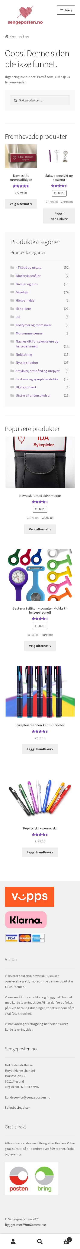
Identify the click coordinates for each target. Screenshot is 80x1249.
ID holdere (23, 308)
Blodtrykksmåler (28, 276)
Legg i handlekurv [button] (59, 216)
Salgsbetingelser (17, 1107)
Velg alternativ (21, 204)
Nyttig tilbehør (27, 362)
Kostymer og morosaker (33, 325)
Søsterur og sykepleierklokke (37, 379)
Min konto (13, 1242)
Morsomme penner (30, 333)
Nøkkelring (24, 354)
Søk (40, 1242)
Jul (18, 317)
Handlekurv (61, 1238)
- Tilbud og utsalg (29, 267)
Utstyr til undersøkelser (33, 395)
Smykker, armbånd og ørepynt (38, 371)
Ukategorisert (26, 387)
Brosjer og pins (27, 284)
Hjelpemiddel (25, 300)
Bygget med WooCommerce (25, 1224)
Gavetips (22, 292)
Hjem (13, 36)
